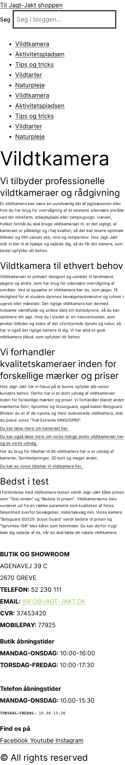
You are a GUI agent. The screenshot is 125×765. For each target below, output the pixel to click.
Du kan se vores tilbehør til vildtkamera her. (41, 466)
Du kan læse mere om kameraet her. (34, 428)
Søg (5, 19)
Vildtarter (28, 74)
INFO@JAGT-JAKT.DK (54, 601)
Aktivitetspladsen (40, 54)
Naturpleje (30, 85)
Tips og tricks (34, 64)
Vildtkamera (32, 44)
